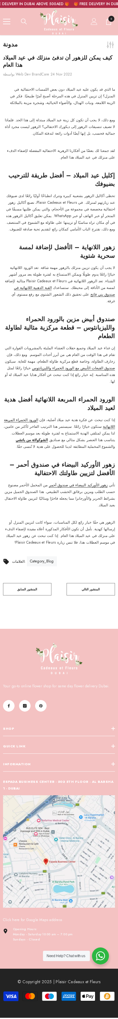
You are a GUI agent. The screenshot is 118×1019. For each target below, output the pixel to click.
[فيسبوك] (9, 706)
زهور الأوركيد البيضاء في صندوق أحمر (78, 485)
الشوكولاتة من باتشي (32, 440)
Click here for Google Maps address (32, 920)
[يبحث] (24, 21)
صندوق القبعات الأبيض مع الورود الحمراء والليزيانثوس (73, 368)
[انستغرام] (25, 706)
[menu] (6, 21)
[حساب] (94, 21)
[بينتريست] (41, 706)
